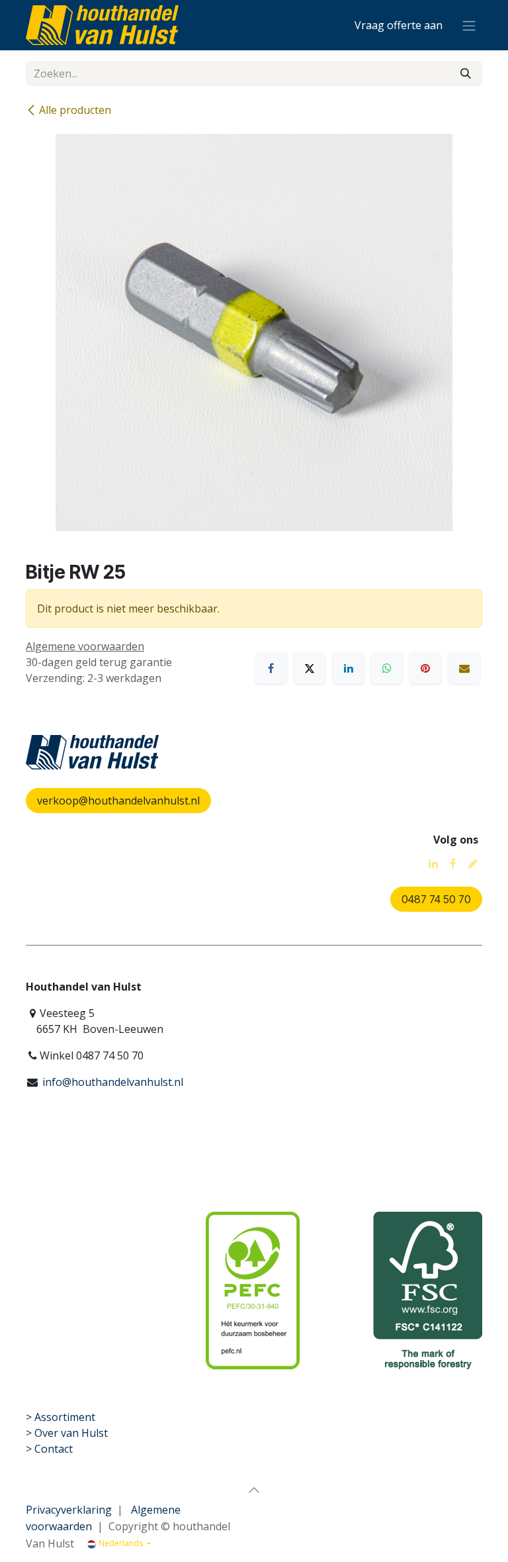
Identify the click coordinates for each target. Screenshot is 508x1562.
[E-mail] (464, 668)
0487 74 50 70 (436, 899)
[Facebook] (271, 668)
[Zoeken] (465, 73)
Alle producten (75, 110)
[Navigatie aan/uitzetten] (469, 25)
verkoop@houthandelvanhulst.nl (118, 800)
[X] (309, 668)
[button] (254, 1490)
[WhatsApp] (387, 668)
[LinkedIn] (348, 668)
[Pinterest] (425, 668)
